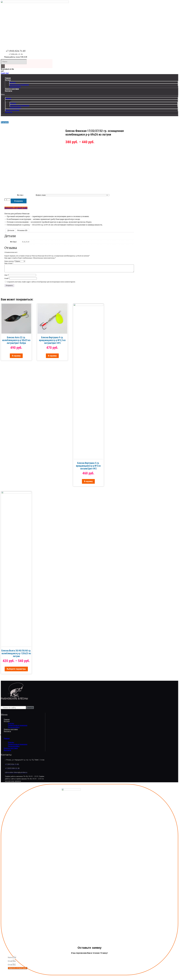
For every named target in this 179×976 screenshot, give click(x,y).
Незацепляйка (15, 87)
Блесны (13, 82)
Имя (6, 275)
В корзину (18, 201)
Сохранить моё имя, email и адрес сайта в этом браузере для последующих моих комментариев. (41, 282)
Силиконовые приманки (19, 85)
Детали (10, 230)
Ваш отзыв (8, 263)
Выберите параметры (16, 669)
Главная (8, 78)
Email (6, 278)
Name (10, 957)
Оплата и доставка (12, 89)
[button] (89, 94)
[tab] (11, 230)
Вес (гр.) (20, 195)
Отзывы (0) (22, 230)
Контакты (8, 91)
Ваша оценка (9, 261)
